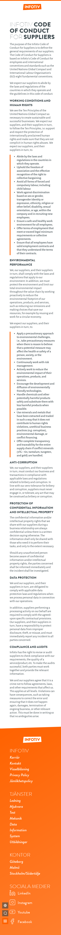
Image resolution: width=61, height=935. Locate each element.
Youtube (24, 912)
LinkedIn (24, 893)
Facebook (25, 922)
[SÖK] (5, 913)
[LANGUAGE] (5, 905)
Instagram (25, 903)
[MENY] (5, 921)
